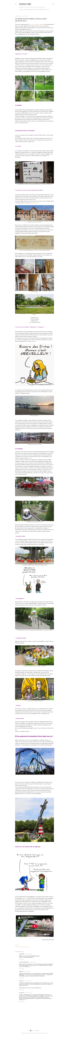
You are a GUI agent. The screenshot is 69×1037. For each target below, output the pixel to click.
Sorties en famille (29, 9)
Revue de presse (40, 9)
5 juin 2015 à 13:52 (26, 971)
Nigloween (25, 898)
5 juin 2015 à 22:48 (27, 980)
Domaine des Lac (35, 202)
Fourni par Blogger (35, 1030)
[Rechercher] (53, 3)
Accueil (21, 9)
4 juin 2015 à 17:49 (32, 962)
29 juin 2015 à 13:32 (28, 992)
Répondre (21, 959)
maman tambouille (23, 962)
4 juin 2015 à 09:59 (28, 953)
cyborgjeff (21, 953)
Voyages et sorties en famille (23, 946)
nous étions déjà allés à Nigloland (36, 24)
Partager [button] (17, 944)
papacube (25, 4)
